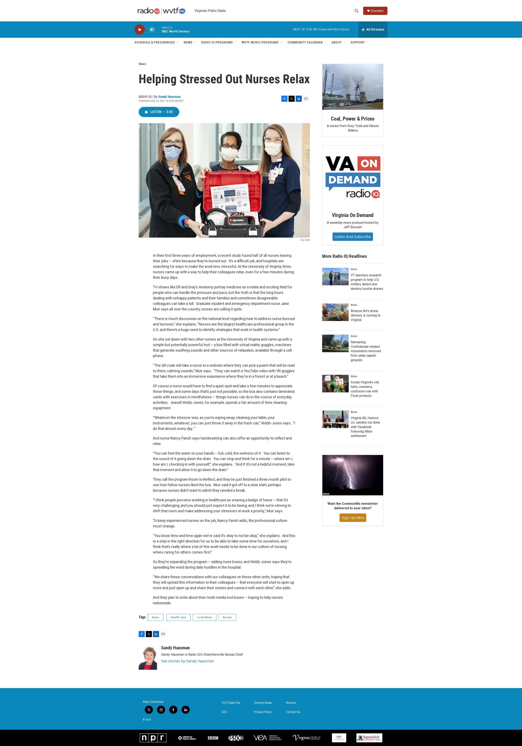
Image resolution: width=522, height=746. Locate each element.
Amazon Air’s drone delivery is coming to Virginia (365, 315)
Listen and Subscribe (353, 236)
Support (358, 42)
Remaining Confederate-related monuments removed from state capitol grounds (366, 351)
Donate (377, 11)
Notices (291, 702)
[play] (139, 29)
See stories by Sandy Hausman (187, 661)
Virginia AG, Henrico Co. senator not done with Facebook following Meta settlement (365, 427)
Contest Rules (263, 702)
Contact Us (293, 712)
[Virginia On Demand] (352, 175)
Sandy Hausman (169, 97)
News (188, 42)
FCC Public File (231, 702)
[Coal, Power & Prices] (352, 87)
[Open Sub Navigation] (178, 42)
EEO (224, 712)
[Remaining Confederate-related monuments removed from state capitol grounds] (335, 343)
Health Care (178, 617)
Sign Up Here (353, 517)
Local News (204, 617)
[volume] (151, 29)
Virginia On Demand (353, 215)
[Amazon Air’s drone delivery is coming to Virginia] (335, 312)
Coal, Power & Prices (353, 119)
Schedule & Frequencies (155, 42)
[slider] (158, 29)
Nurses (227, 617)
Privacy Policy (263, 712)
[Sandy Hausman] (148, 657)
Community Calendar (305, 42)
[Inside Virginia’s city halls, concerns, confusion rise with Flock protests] (335, 383)
